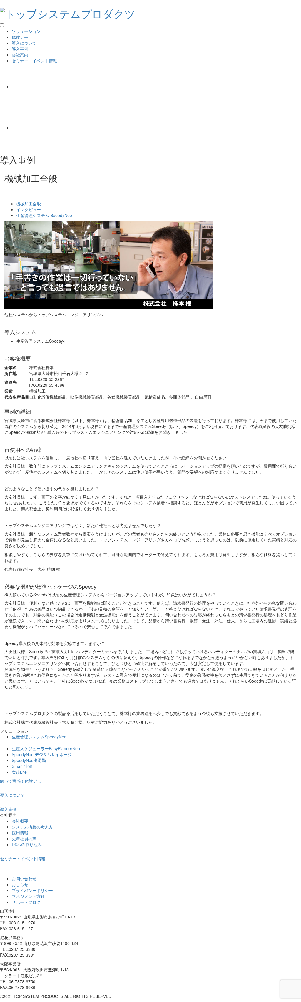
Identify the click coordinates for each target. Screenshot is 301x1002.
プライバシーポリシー (32, 890)
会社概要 (20, 821)
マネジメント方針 (28, 896)
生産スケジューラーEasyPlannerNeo (46, 748)
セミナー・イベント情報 (34, 61)
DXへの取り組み (27, 844)
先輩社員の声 (24, 838)
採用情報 (20, 833)
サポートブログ (26, 902)
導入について (24, 43)
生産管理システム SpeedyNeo (44, 215)
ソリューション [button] (26, 31)
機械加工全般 (28, 203)
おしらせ (20, 884)
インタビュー (28, 209)
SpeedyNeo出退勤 (29, 760)
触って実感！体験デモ (20, 781)
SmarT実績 (22, 766)
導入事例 (20, 49)
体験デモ (20, 37)
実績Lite (19, 772)
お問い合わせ (24, 878)
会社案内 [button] (20, 55)
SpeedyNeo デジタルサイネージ (42, 754)
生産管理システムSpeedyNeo (39, 737)
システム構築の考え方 (32, 827)
